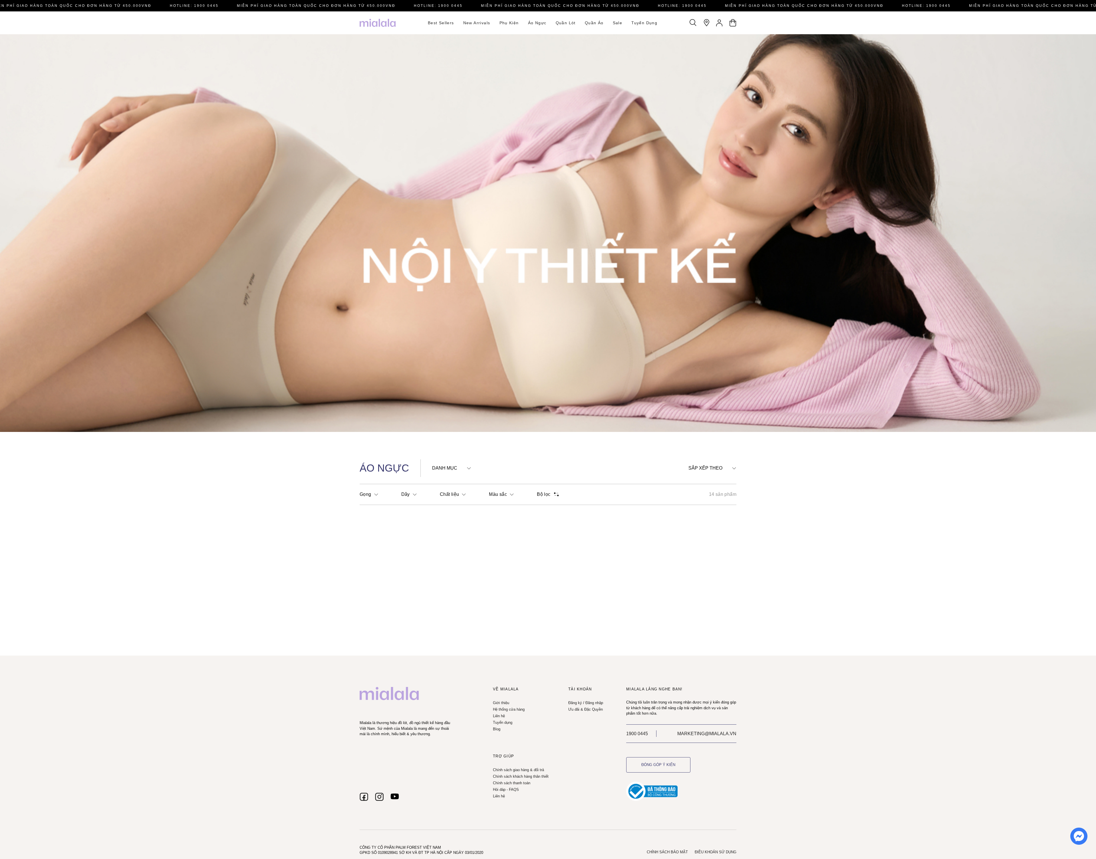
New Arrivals (476, 23)
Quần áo (594, 23)
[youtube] (394, 797)
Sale (617, 23)
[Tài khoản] (719, 23)
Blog (496, 729)
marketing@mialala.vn (706, 733)
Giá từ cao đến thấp (712, 506)
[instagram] (379, 797)
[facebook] (364, 797)
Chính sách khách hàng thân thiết (521, 776)
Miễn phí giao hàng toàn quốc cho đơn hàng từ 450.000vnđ (316, 6)
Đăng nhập (594, 703)
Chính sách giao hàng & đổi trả (518, 770)
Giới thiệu (501, 703)
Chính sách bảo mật (667, 852)
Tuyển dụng (644, 23)
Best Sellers (441, 23)
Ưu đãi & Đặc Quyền (585, 709)
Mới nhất (701, 478)
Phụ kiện (509, 23)
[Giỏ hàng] (732, 23)
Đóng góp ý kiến (658, 765)
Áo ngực (537, 23)
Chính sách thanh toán (511, 783)
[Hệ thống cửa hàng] (706, 23)
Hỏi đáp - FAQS (506, 789)
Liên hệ (499, 716)
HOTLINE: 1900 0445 (194, 6)
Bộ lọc (543, 494)
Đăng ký (575, 703)
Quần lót (566, 23)
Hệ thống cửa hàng (509, 709)
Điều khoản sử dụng (715, 852)
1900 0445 (637, 733)
